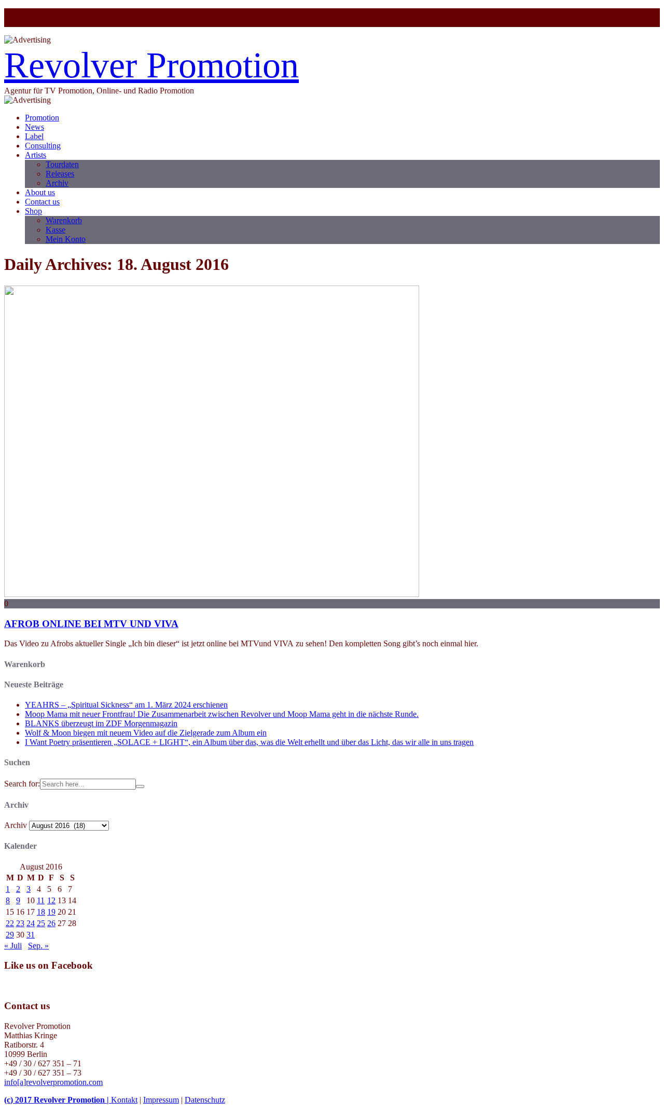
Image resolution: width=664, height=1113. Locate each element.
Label (34, 136)
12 (51, 900)
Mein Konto (66, 239)
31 (30, 934)
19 (51, 911)
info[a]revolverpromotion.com (53, 1082)
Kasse (55, 229)
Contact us (42, 201)
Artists (35, 155)
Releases (60, 173)
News (34, 127)
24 (30, 923)
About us (40, 192)
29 (10, 934)
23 (20, 923)
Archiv (57, 183)
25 (41, 923)
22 (10, 923)
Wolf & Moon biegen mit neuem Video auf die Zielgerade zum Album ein (146, 732)
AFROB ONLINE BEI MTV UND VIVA (91, 623)
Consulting (43, 145)
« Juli (13, 945)
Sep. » (38, 945)
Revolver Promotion (151, 65)
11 (41, 900)
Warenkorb (64, 220)
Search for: (22, 783)
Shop (33, 211)
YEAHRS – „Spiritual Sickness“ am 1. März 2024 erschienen (126, 704)
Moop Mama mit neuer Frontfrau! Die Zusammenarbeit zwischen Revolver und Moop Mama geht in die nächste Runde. (222, 714)
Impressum (161, 1099)
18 (41, 911)
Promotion (42, 117)
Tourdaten (62, 164)
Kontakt (124, 1099)
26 (51, 923)
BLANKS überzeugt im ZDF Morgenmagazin (101, 723)
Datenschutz (205, 1099)
